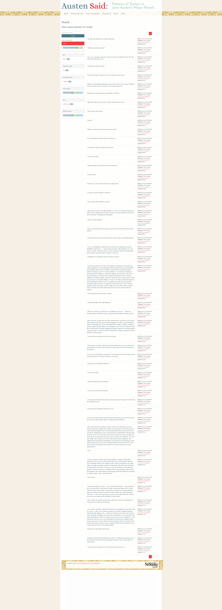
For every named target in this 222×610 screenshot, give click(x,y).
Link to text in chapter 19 (144, 324)
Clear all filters (66, 40)
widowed (65, 81)
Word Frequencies (77, 13)
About (123, 13)
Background (107, 13)
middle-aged (66, 104)
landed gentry (66, 92)
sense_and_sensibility (69, 47)
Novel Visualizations (93, 13)
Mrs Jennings (66, 115)
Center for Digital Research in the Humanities (87, 563)
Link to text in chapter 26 (144, 480)
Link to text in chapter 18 (144, 297)
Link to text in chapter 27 (144, 532)
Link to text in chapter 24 (144, 412)
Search (116, 13)
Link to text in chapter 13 (144, 69)
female (65, 59)
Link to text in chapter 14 (144, 260)
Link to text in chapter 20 (144, 376)
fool (64, 70)
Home (66, 13)
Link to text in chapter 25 (144, 430)
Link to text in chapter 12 (144, 42)
